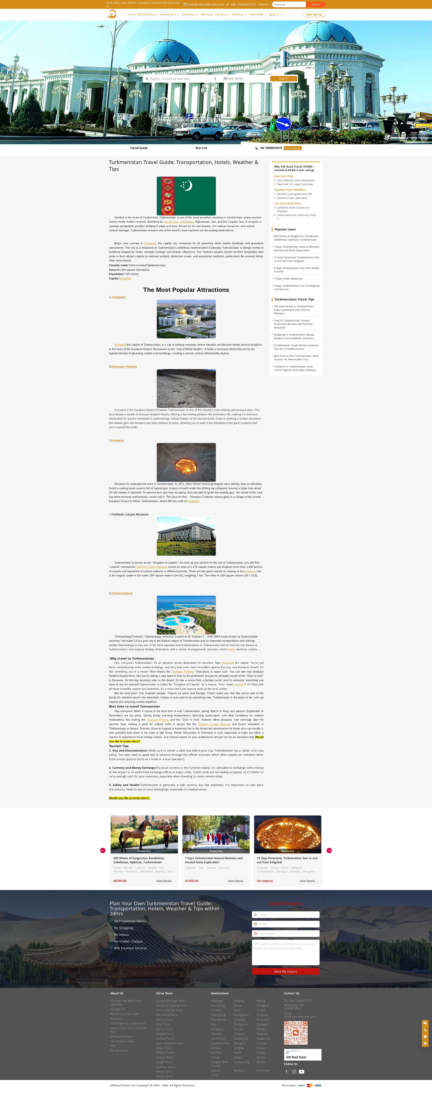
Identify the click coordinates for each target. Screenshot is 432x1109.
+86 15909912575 (243, 4)
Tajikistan (262, 1034)
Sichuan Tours (165, 1038)
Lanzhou (216, 1010)
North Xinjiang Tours (169, 1010)
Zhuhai (260, 1062)
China (214, 1075)
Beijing (260, 1001)
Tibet (237, 1010)
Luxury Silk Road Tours (171, 1001)
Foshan (215, 1070)
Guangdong (241, 1062)
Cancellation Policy (122, 1041)
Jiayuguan (217, 1029)
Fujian (237, 1053)
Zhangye (262, 1024)
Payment (116, 1018)
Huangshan (218, 1019)
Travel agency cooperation (127, 1023)
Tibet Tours (163, 1024)
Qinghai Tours (165, 1034)
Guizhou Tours (165, 1067)
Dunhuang (218, 1005)
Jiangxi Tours (164, 1062)
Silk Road (217, 1001)
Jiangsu (238, 1057)
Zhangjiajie (241, 1024)
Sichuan (216, 1048)
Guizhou (216, 1053)
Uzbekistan (187, 221)
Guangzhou (241, 1015)
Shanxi (260, 1057)
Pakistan (239, 1034)
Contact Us (117, 1009)
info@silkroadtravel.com (206, 4)
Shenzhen (262, 1019)
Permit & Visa (119, 1050)
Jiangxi (260, 1053)
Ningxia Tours (165, 1053)
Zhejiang (262, 1015)
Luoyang (239, 1019)
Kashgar (261, 1029)
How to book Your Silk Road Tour (128, 1030)
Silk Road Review (121, 1036)
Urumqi (261, 1010)
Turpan (238, 1029)
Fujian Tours (164, 1048)
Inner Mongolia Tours (170, 1043)
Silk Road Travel (296, 1057)
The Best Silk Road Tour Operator (125, 1002)
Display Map (144, 851)
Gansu (238, 1005)
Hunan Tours (164, 1071)
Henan (260, 1048)
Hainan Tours (164, 1057)
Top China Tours (166, 1015)
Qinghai (239, 1048)
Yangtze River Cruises (220, 1064)
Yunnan (261, 1043)
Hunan (215, 1057)
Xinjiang (239, 1001)
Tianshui (216, 1034)
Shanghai (262, 1005)
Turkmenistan (220, 1043)
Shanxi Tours (164, 1076)
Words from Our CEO (124, 1014)
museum (250, 571)
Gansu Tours (164, 1029)
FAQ (113, 1046)
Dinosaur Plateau (183, 671)
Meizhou (239, 1070)
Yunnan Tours (165, 1019)
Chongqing (218, 1015)
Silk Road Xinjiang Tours (171, 1005)
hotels (231, 649)
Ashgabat (150, 243)
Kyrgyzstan (263, 1038)
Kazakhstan (171, 221)
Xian (214, 1024)
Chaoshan (263, 1070)
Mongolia (240, 1043)
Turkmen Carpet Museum (151, 566)
